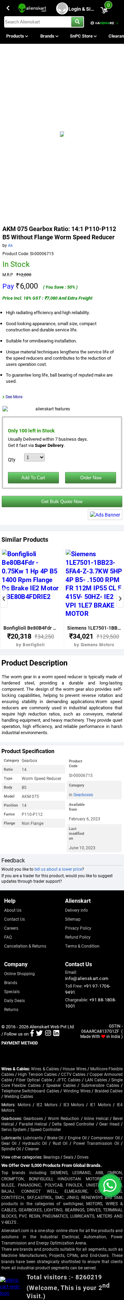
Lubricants (33, 1137)
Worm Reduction (63, 1118)
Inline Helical (96, 1118)
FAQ (8, 937)
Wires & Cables (45, 1068)
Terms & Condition (82, 946)
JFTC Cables (68, 1079)
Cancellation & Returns (25, 946)
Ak (10, 245)
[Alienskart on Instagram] (48, 1034)
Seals (68, 1157)
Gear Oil (9, 1143)
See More (14, 396)
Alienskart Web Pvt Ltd (52, 1026)
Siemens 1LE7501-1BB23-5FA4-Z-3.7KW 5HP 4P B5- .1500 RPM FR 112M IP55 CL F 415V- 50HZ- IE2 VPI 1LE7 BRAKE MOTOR (94, 627)
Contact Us (14, 919)
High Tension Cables (37, 1074)
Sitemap (73, 919)
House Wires (74, 1068)
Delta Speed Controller (73, 1124)
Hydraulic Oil (34, 1143)
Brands (47, 36)
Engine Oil (77, 1137)
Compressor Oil (105, 1137)
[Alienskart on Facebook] (32, 1034)
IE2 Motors (47, 1104)
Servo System (14, 1129)
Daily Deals (14, 1000)
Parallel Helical (33, 1124)
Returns (11, 1009)
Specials (12, 991)
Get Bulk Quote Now (61, 501)
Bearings (51, 1157)
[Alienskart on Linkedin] (56, 1034)
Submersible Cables (100, 1085)
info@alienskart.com (86, 978)
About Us (12, 910)
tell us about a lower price (58, 869)
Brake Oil (55, 1137)
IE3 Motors (73, 1104)
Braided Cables (109, 1090)
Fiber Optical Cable (34, 1079)
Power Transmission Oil (96, 1143)
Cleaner (32, 1148)
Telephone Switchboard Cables (30, 1090)
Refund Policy (78, 937)
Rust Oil (60, 1143)
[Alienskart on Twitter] (39, 1034)
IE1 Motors (100, 1104)
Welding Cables (18, 1096)
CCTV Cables (73, 1074)
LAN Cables (96, 1079)
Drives (83, 1157)
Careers (11, 928)
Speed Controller (45, 1129)
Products (15, 36)
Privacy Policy (78, 928)
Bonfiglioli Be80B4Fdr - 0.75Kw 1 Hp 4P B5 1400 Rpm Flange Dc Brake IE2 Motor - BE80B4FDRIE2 (30, 627)
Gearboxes (83, 794)
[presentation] (4, 598)
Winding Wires (77, 1090)
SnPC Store (82, 36)
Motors (24, 1104)
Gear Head (109, 1124)
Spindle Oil (11, 1148)
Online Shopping (19, 973)
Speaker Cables (61, 1085)
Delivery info (76, 910)
